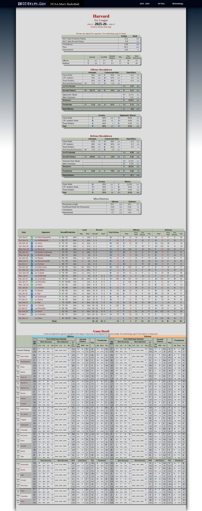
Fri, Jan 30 (23, 291)
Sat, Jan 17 (23, 282)
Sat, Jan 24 (23, 288)
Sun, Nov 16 (24, 246)
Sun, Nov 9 (23, 237)
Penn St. (41, 249)
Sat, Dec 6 (23, 264)
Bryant (40, 258)
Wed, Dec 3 (23, 261)
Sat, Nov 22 (23, 252)
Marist (40, 246)
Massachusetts (44, 261)
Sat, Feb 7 (23, 297)
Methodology (177, 4)
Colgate (41, 273)
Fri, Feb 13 (23, 300)
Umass (23, 398)
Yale (39, 294)
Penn (40, 285)
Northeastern (43, 240)
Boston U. (24, 383)
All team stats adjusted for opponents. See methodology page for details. (101, 34)
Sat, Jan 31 (23, 294)
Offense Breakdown (101, 69)
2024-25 (90, 24)
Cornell (41, 288)
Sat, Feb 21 (23, 305)
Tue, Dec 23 (23, 270)
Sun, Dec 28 (24, 273)
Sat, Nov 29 (23, 258)
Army (40, 243)
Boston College (44, 255)
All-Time (161, 4)
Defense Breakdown (101, 136)
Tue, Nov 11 (23, 240)
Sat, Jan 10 (23, 279)
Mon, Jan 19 (24, 285)
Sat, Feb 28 (23, 312)
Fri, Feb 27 (23, 308)
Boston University (45, 252)
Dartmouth (42, 276)
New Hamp (25, 356)
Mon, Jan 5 (23, 276)
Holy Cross (42, 267)
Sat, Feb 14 (23, 302)
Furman (41, 264)
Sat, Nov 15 (23, 243)
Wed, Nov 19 (24, 249)
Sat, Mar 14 (23, 318)
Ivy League (101, 20)
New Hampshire (44, 237)
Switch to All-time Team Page (101, 27)
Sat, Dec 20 (23, 267)
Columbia (42, 279)
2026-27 (112, 24)
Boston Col (25, 388)
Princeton (42, 282)
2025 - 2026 (145, 4)
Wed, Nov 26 (24, 255)
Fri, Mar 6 (22, 314)
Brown (40, 291)
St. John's (41, 270)
